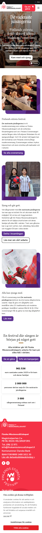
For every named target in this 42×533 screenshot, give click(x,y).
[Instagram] (8, 463)
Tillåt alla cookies (21, 528)
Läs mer (6, 516)
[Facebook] (3, 463)
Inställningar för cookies (21, 522)
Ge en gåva (27, 7)
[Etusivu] (11, 7)
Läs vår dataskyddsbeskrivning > (18, 457)
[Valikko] (38, 8)
